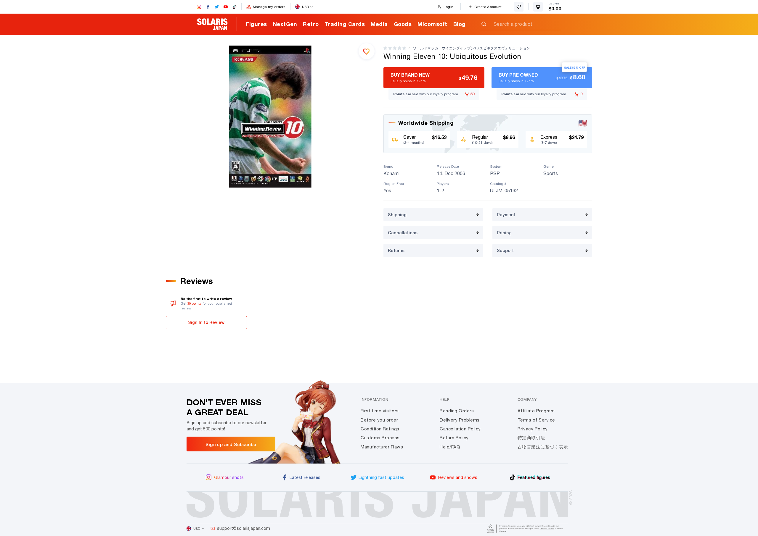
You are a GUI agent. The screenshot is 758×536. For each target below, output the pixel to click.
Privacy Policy (533, 428)
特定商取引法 (531, 437)
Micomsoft (432, 24)
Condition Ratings (380, 428)
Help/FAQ (450, 446)
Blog (459, 24)
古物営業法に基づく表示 (543, 446)
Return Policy (454, 437)
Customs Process (380, 437)
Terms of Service (536, 419)
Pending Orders (457, 410)
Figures (256, 24)
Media (379, 24)
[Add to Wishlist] (367, 51)
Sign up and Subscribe (230, 444)
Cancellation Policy (460, 428)
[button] (394, 48)
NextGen (285, 24)
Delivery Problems (460, 419)
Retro (311, 24)
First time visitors (380, 410)
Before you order (379, 419)
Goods (403, 24)
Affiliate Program (536, 410)
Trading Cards (345, 24)
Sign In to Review (206, 322)
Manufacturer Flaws (382, 446)
